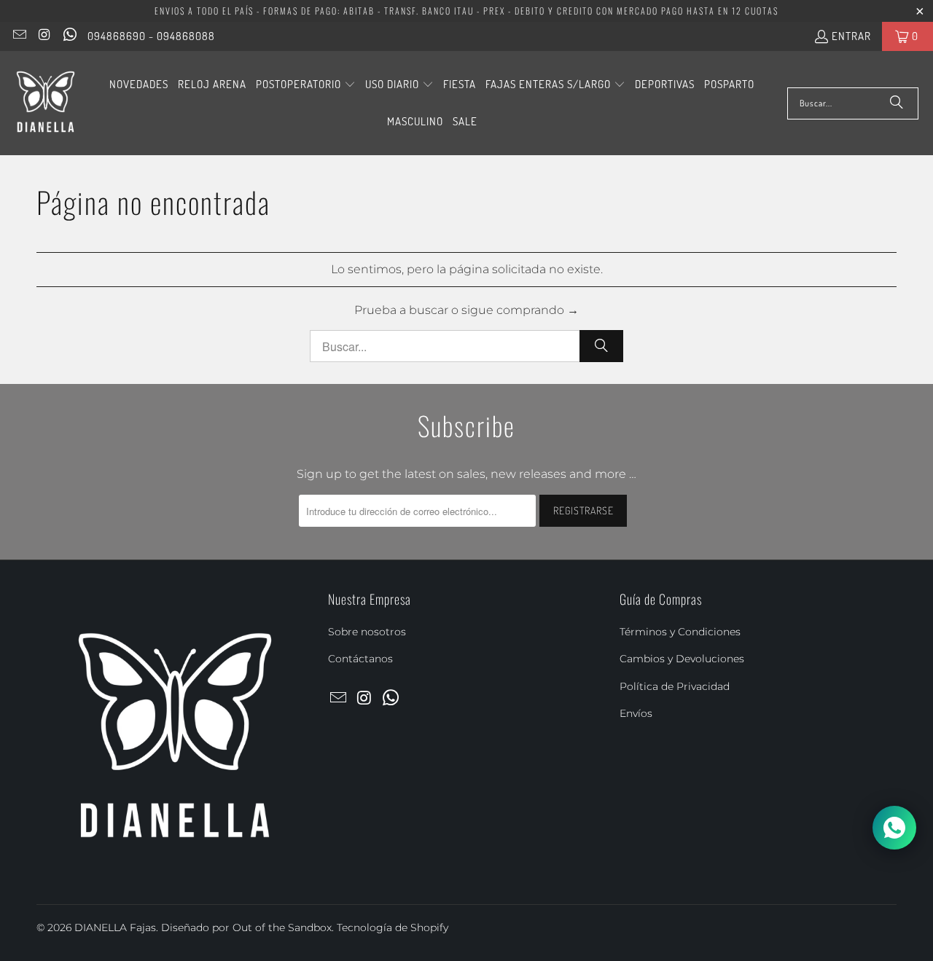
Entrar (851, 36)
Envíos (636, 713)
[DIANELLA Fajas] (46, 103)
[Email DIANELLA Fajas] (18, 36)
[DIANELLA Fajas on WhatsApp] (69, 36)
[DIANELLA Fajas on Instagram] (44, 36)
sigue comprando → (520, 310)
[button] (306, 85)
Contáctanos (360, 658)
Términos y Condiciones (680, 631)
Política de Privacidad (675, 686)
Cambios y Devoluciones (682, 658)
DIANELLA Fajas (115, 927)
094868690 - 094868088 (151, 36)
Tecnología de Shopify (392, 927)
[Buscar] (896, 103)
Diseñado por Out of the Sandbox (246, 927)
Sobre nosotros (367, 631)
